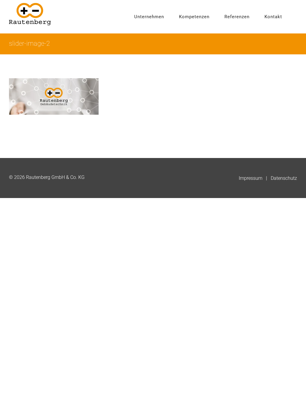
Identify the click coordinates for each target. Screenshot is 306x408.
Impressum (250, 178)
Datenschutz (284, 178)
